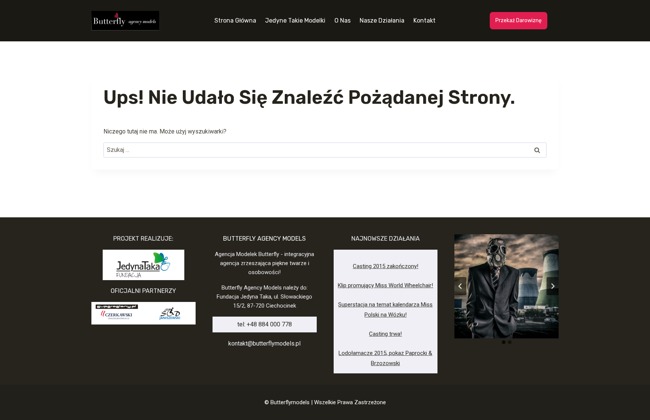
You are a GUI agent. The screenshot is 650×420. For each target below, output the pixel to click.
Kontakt (424, 20)
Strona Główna (235, 20)
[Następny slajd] (553, 286)
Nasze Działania (382, 20)
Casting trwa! (385, 334)
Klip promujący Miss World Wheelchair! (385, 285)
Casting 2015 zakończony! (385, 266)
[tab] (504, 342)
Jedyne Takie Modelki (295, 20)
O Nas (342, 20)
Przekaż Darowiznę (518, 20)
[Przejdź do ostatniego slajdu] (460, 286)
